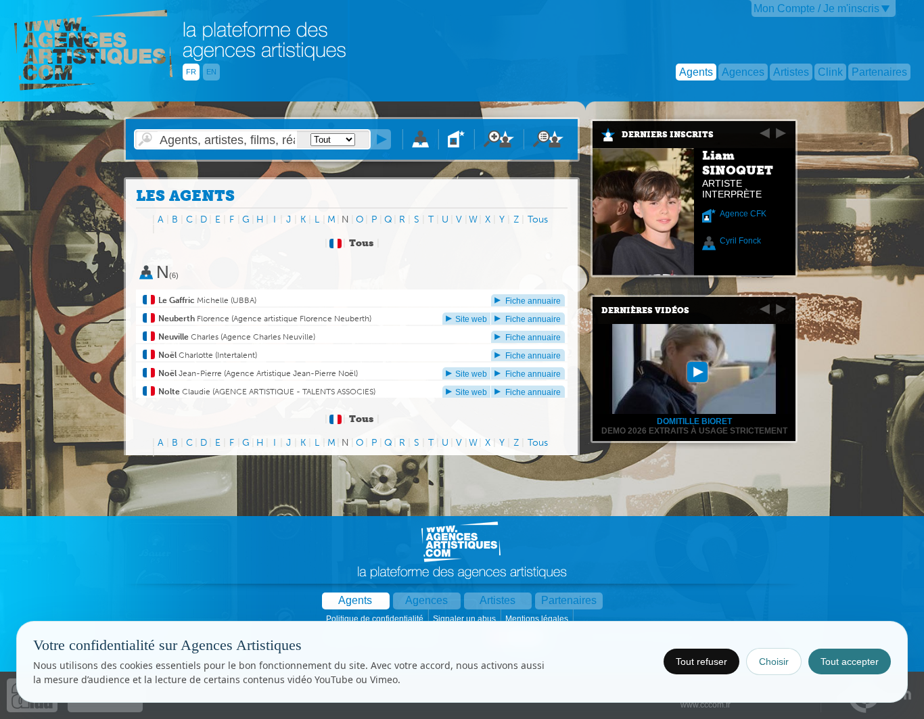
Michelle (193, 300)
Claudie (184, 391)
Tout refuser (701, 661)
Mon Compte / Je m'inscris (816, 8)
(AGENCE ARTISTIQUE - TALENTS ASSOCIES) (292, 391)
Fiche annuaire (533, 301)
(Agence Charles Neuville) (266, 337)
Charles (188, 337)
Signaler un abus (465, 619)
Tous (538, 219)
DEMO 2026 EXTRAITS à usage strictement (694, 431)
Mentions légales (537, 619)
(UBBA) (242, 300)
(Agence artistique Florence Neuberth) (300, 318)
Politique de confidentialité (375, 619)
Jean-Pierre (190, 373)
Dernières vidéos (645, 310)
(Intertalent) (235, 355)
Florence (193, 318)
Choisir (774, 661)
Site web (471, 319)
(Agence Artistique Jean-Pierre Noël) (290, 373)
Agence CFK (743, 213)
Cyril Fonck (740, 241)
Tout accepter (850, 661)
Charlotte (185, 355)
